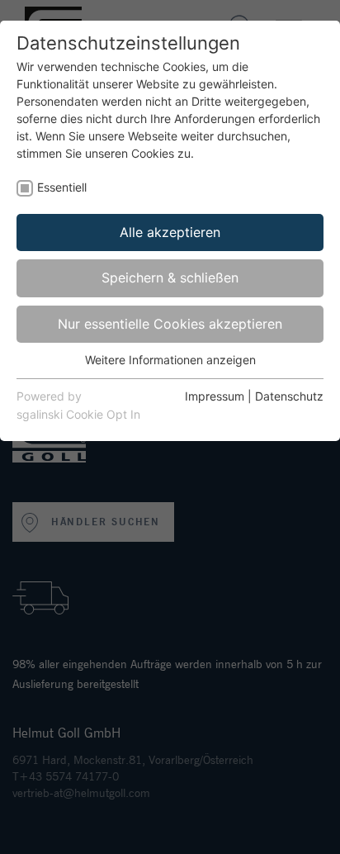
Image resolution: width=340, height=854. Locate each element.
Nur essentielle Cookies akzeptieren (170, 324)
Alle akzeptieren (170, 232)
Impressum (214, 396)
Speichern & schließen (170, 277)
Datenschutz (289, 396)
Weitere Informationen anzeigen (170, 360)
